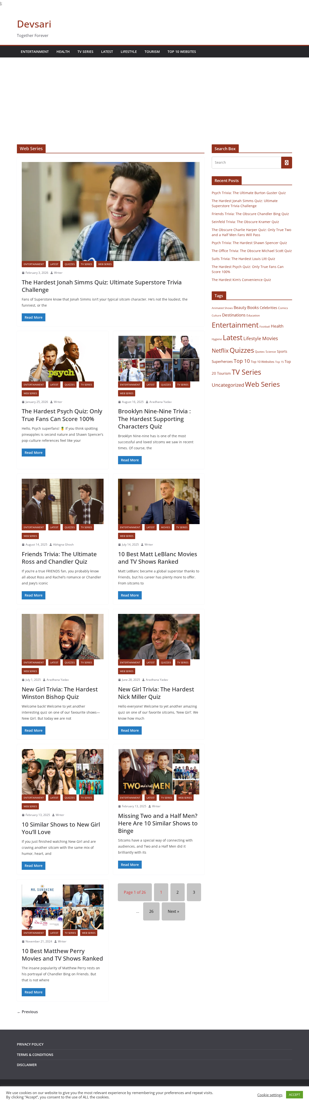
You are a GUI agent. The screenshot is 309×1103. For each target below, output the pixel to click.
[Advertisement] (154, 93)
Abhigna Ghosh (63, 544)
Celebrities (268, 307)
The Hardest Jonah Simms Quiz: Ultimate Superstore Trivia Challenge (102, 286)
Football (265, 326)
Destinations (234, 315)
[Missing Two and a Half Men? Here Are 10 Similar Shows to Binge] (159, 771)
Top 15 (279, 362)
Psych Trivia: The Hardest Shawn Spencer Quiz (249, 242)
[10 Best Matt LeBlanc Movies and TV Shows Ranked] (159, 501)
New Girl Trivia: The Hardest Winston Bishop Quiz (60, 693)
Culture (216, 315)
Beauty (240, 307)
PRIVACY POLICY (30, 1044)
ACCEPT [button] (294, 1094)
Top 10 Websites (182, 51)
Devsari (34, 23)
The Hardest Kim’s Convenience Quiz (241, 279)
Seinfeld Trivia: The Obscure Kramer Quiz (245, 221)
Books (253, 307)
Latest (107, 51)
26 (151, 911)
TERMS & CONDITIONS (35, 1054)
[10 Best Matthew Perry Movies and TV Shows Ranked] (63, 907)
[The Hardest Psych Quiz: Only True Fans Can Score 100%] (63, 358)
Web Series (105, 264)
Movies (165, 527)
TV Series (85, 51)
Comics (283, 308)
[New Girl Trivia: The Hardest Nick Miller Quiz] (159, 636)
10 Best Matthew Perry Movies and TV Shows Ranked (62, 954)
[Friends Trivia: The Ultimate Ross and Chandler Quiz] (63, 501)
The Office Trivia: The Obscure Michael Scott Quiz (252, 250)
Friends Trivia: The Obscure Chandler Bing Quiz (250, 213)
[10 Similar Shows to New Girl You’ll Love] (63, 771)
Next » (173, 911)
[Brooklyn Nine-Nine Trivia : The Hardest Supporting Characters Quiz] (159, 358)
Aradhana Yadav (160, 402)
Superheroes (222, 361)
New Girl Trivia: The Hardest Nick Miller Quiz (156, 693)
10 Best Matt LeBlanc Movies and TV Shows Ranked (157, 557)
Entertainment (35, 51)
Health (63, 51)
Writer (58, 273)
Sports (282, 351)
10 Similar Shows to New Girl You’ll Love (61, 828)
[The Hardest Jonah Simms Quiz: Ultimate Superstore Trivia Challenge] (111, 211)
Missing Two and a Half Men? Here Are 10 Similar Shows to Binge (158, 823)
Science (271, 352)
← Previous (27, 1011)
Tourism (152, 51)
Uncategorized (228, 385)
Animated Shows (222, 308)
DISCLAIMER (27, 1064)
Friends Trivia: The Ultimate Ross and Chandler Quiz (59, 557)
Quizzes (70, 264)
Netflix (220, 350)
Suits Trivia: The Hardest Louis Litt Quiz (243, 258)
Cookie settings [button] (269, 1095)
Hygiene (217, 339)
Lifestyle (129, 51)
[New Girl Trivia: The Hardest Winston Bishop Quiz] (63, 636)
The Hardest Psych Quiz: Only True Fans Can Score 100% (62, 414)
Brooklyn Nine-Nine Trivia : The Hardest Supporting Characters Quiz (154, 418)
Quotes (260, 352)
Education (253, 315)
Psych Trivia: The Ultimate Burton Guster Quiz (249, 192)
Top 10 (242, 360)
